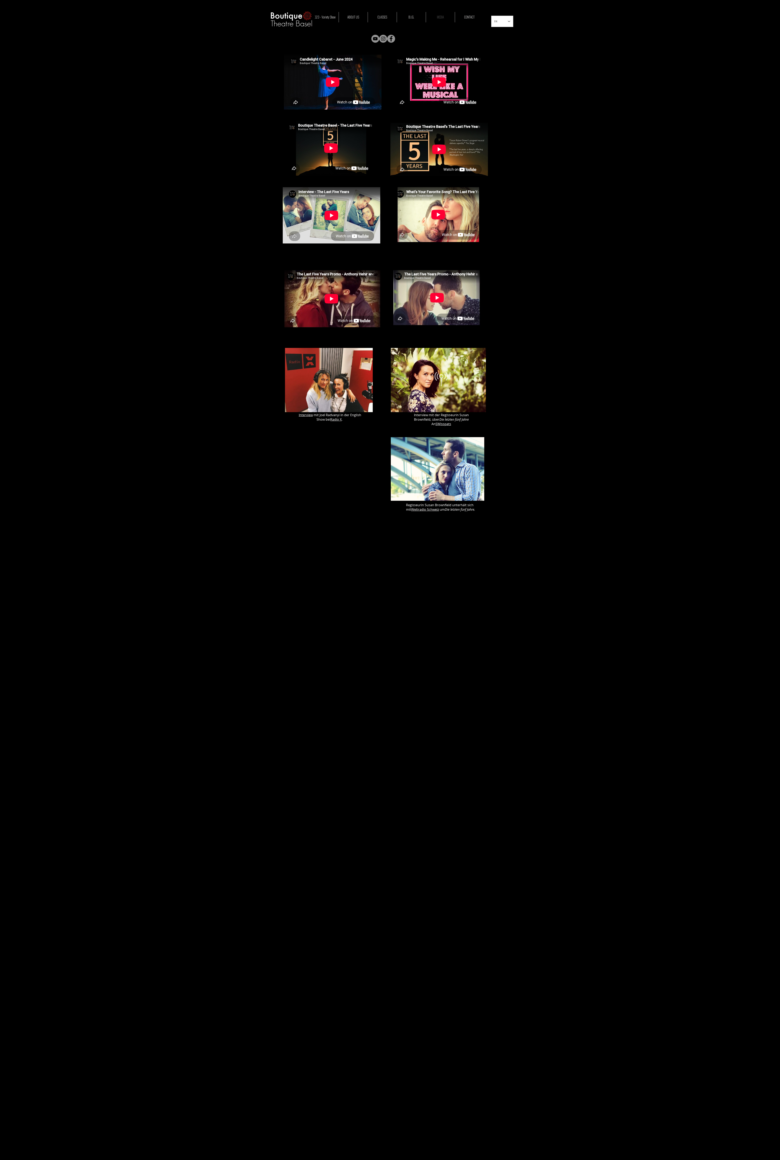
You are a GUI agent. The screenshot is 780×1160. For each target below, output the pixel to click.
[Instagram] (383, 39)
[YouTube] (375, 39)
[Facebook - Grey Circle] (391, 39)
